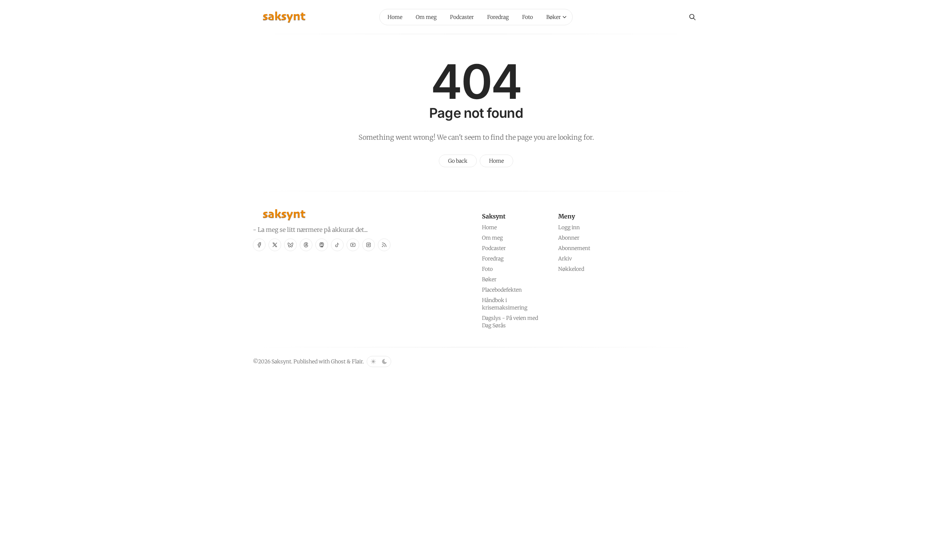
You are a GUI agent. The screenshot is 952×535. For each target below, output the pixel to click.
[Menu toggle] (564, 17)
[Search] (692, 17)
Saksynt (281, 361)
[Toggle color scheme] (379, 361)
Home (496, 161)
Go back (457, 161)
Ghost (338, 361)
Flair (357, 361)
